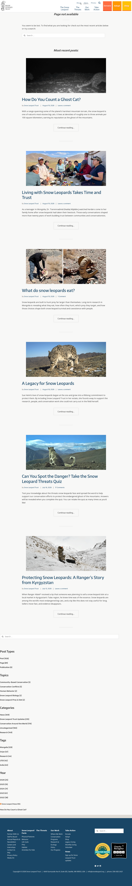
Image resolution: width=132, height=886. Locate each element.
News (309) (4, 715)
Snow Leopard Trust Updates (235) (14, 719)
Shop (126, 5)
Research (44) (5, 756)
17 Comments (60, 487)
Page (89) (4, 663)
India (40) (4, 765)
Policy (53, 847)
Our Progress (55, 850)
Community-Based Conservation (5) (15, 682)
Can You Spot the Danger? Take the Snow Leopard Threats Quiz (60, 479)
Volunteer (68, 847)
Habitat (24, 847)
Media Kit (10, 858)
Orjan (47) (4, 752)
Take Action (96, 8)
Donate (107, 5)
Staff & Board (12, 837)
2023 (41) (4, 793)
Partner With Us (13, 834)
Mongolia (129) (6, 747)
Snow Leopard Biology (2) (11, 695)
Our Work (87, 8)
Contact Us (11, 850)
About (10, 830)
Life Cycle (25, 842)
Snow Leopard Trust (31, 105)
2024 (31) (4, 788)
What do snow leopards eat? (48, 290)
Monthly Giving (70, 845)
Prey (23, 845)
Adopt (117, 5)
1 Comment (62, 296)
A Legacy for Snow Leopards (48, 383)
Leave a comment (64, 105)
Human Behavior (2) (8, 691)
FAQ (8, 853)
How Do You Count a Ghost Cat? (51, 99)
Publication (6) (6, 667)
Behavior (25, 839)
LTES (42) (4, 760)
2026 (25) (4, 780)
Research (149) (6, 732)
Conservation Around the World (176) (16, 723)
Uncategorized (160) (8, 728)
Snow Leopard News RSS (11, 804)
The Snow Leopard (64, 8)
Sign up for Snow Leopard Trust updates (71, 857)
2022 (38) (4, 797)
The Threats (77, 8)
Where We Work (57, 834)
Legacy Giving (70, 842)
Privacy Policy (12, 855)
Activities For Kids (28, 850)
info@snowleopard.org (96, 871)
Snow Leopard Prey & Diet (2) (12, 700)
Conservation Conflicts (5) (11, 686)
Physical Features (28, 837)
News (67, 851)
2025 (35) (4, 784)
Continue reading (65, 127)
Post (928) (4, 658)
